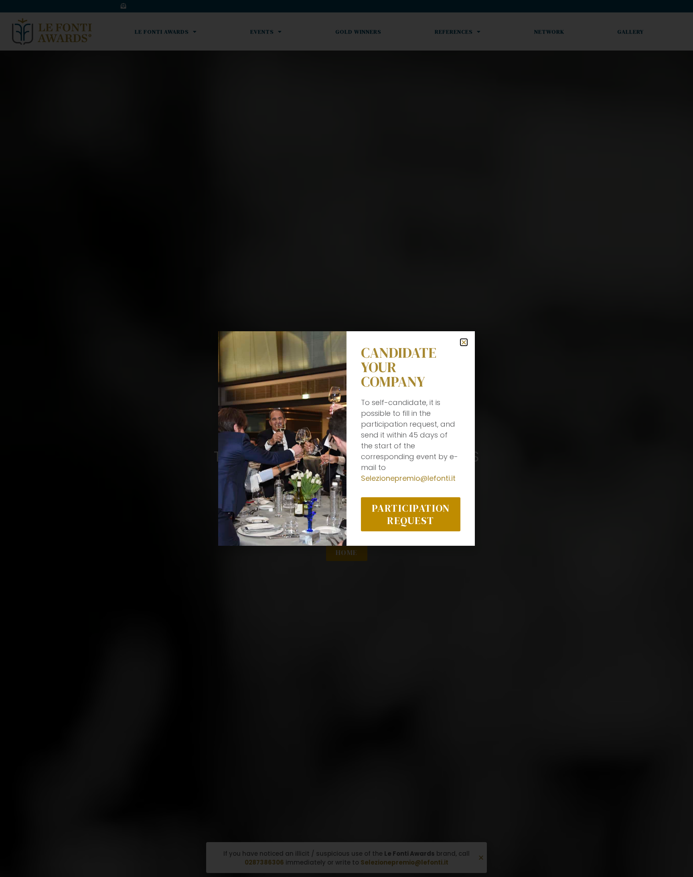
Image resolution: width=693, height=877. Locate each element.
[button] (464, 342)
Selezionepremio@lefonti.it (408, 478)
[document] (346, 438)
